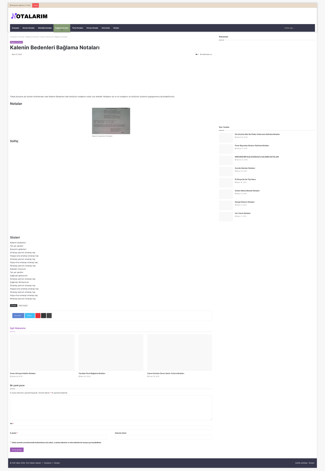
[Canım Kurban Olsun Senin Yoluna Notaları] (179, 352)
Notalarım (48, 463)
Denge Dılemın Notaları (245, 202)
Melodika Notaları (45, 28)
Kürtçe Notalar (92, 28)
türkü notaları (23, 305)
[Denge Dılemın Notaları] (226, 205)
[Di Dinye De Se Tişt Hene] (226, 183)
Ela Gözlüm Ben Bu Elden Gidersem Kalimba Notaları (257, 134)
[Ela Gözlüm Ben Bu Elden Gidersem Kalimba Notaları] (226, 138)
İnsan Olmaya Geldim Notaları (23, 373)
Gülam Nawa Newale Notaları (247, 191)
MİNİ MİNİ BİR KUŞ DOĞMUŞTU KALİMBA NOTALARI (257, 157)
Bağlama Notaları (61, 28)
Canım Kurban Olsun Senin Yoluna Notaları (165, 373)
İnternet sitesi (120, 433)
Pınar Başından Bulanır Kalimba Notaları (252, 145)
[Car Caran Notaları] (226, 216)
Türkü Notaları (77, 28)
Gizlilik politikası (301, 463)
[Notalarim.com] (29, 16)
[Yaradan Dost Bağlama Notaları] (111, 352)
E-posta (14, 433)
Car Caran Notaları (243, 213)
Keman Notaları (29, 28)
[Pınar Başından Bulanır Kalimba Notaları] (226, 149)
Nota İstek (106, 28)
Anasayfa (15, 28)
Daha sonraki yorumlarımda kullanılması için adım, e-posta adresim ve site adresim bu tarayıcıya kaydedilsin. (57, 442)
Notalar (21, 37)
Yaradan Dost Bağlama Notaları (92, 373)
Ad (12, 423)
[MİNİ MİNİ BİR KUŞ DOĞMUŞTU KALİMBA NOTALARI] (226, 160)
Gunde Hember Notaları (245, 168)
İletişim (116, 28)
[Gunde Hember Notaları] (226, 171)
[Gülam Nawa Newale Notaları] (226, 194)
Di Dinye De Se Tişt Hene (245, 179)
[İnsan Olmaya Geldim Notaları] (42, 352)
